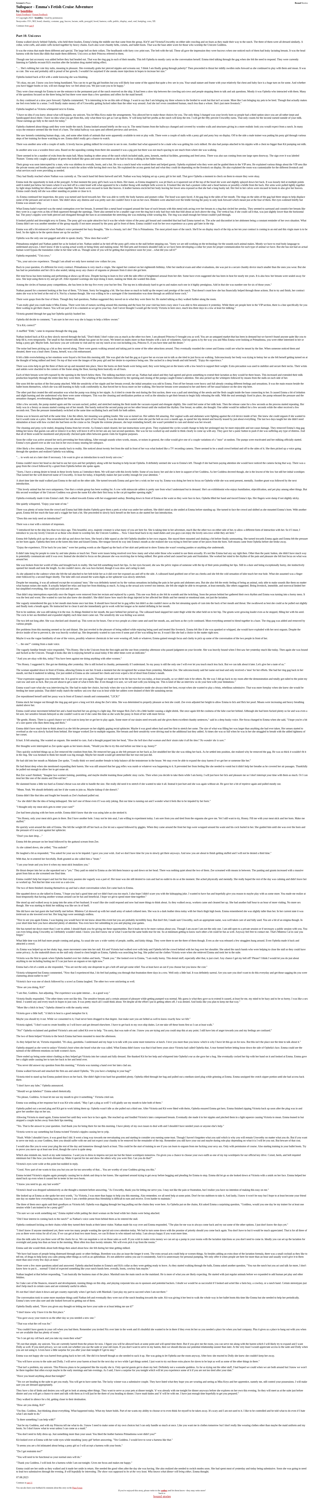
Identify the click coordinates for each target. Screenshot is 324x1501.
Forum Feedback (40, 14)
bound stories (162, 1496)
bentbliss (27, 11)
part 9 (31, 26)
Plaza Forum (77, 1488)
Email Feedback (23, 14)
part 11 (29, 1483)
